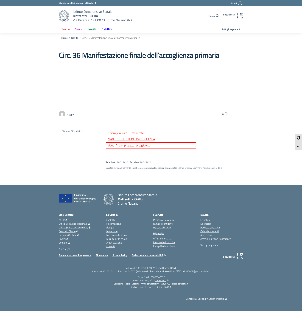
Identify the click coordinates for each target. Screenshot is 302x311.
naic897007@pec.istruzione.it (196, 271)
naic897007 (160, 280)
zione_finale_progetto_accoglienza (129, 145)
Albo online (206, 235)
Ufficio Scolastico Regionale (73, 224)
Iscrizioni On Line (67, 235)
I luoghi (110, 227)
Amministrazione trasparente (215, 239)
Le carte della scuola (116, 239)
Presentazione (113, 224)
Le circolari (205, 224)
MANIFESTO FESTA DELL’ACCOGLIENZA (131, 139)
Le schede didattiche (164, 242)
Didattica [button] (107, 29)
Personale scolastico (163, 220)
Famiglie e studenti (163, 224)
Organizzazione (114, 242)
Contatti (110, 220)
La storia (110, 246)
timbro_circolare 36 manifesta (126, 133)
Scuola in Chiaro (67, 231)
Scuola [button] (66, 29)
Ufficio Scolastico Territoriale (73, 227)
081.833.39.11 (110, 271)
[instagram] (241, 16)
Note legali (64, 249)
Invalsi (62, 239)
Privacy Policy (119, 255)
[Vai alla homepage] (64, 16)
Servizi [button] (79, 29)
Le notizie (205, 220)
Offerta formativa (162, 238)
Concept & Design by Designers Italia (205, 299)
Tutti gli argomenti (231, 29)
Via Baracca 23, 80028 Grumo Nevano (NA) (154, 268)
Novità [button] (92, 29)
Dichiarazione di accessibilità (147, 255)
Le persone (111, 231)
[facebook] (237, 16)
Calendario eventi (209, 231)
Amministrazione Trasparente (75, 255)
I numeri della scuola (116, 235)
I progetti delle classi (164, 246)
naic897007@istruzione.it (136, 271)
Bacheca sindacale (210, 227)
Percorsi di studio (162, 227)
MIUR (62, 220)
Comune (63, 242)
